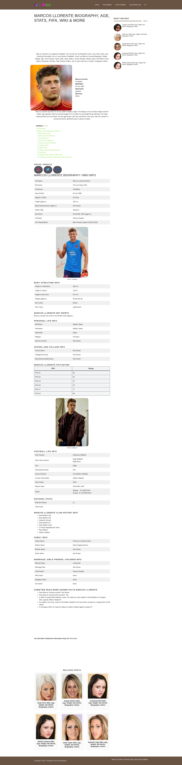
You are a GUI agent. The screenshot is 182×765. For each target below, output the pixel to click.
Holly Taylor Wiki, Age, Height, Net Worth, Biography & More (72, 745)
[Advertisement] (72, 39)
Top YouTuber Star (135, 5)
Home (97, 5)
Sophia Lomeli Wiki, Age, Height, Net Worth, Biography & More (133, 25)
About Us (114, 759)
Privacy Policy (129, 759)
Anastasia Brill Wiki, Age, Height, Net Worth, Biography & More (97, 703)
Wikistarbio (73, 638)
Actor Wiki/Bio (107, 5)
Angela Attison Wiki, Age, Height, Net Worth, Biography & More (72, 703)
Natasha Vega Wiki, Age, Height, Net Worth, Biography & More (98, 744)
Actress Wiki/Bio (120, 5)
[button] (145, 5)
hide (45, 126)
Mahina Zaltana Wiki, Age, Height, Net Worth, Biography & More (46, 744)
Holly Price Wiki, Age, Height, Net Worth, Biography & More (46, 705)
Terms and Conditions (141, 759)
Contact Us (121, 759)
